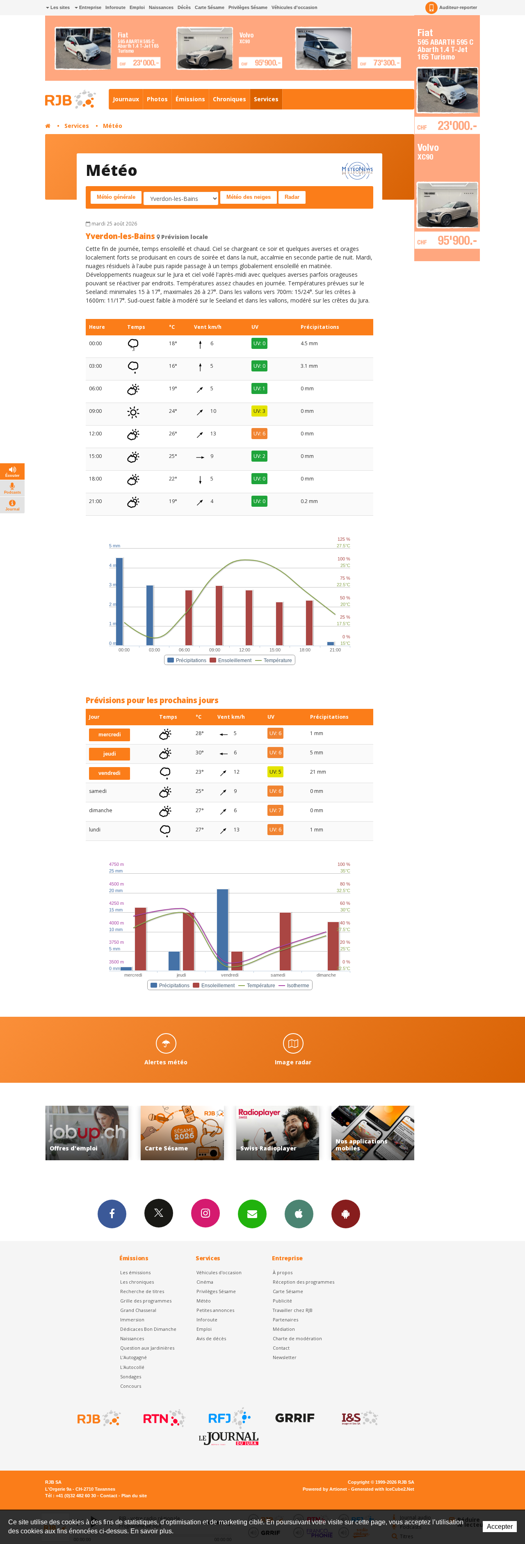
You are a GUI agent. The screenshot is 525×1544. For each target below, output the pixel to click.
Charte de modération (297, 1338)
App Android (345, 1214)
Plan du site (134, 1495)
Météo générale (116, 197)
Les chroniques (137, 1281)
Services (266, 99)
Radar (292, 197)
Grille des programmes (145, 1300)
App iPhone (299, 1214)
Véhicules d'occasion (294, 7)
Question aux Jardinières (147, 1347)
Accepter (500, 1526)
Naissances (161, 7)
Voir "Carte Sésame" (87, 1133)
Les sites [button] (59, 7)
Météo (112, 126)
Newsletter (285, 1357)
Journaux (126, 99)
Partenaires (285, 1319)
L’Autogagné (133, 1357)
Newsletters (252, 1214)
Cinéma (204, 1281)
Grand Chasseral (138, 1310)
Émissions (190, 99)
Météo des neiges (248, 197)
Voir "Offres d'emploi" (373, 1133)
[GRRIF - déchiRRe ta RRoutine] (294, 1418)
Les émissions (135, 1272)
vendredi (109, 773)
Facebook (112, 1214)
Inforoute (115, 7)
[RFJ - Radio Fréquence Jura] (229, 1418)
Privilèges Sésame (247, 7)
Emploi (137, 7)
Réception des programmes (303, 1281)
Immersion (132, 1319)
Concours (130, 1386)
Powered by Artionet (325, 1489)
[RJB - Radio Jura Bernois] (98, 1418)
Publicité (282, 1300)
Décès (184, 7)
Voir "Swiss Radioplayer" (182, 1133)
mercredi (109, 734)
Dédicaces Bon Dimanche (148, 1329)
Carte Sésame (209, 7)
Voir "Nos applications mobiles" (278, 1133)
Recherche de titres (142, 1291)
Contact (281, 1347)
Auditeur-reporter (458, 7)
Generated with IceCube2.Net (382, 1489)
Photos (157, 99)
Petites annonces (215, 1310)
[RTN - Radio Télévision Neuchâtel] (164, 1418)
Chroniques (229, 99)
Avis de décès (211, 1338)
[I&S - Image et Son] (359, 1418)
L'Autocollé (132, 1367)
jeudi (109, 754)
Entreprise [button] (89, 7)
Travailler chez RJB (293, 1310)
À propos (282, 1272)
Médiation (284, 1329)
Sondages (130, 1376)
